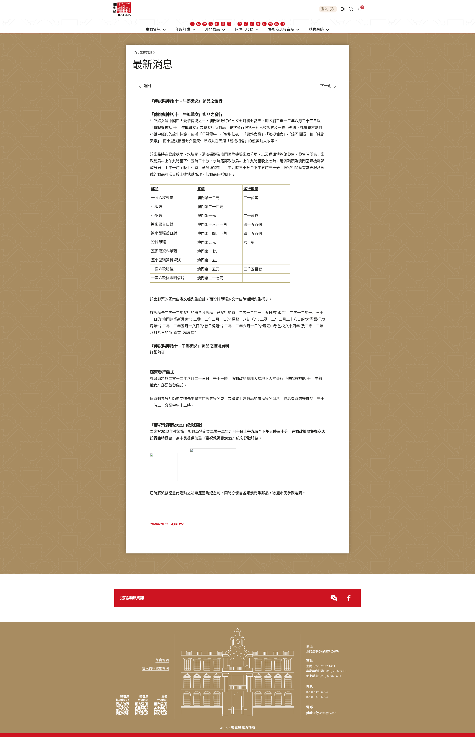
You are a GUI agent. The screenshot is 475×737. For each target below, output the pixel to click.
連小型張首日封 (164, 233)
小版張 (156, 207)
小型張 (156, 216)
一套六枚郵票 (162, 198)
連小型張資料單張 (166, 260)
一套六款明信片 (164, 269)
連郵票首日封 (162, 225)
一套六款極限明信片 (167, 278)
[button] (156, 29)
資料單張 (158, 242)
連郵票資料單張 (164, 251)
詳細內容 (157, 352)
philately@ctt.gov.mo (321, 713)
